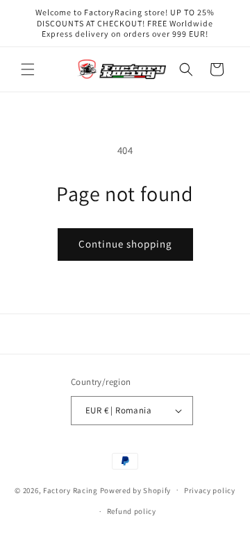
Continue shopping (125, 243)
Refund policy (131, 511)
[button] (27, 69)
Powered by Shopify (136, 490)
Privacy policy (209, 490)
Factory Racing (70, 490)
